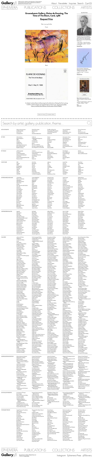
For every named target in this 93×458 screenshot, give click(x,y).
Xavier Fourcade (81, 342)
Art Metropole (19, 416)
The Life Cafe (80, 417)
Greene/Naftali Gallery (36, 350)
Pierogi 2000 (65, 305)
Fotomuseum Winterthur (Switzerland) (37, 366)
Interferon (49, 415)
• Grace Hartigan (80, 72)
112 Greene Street (20, 247)
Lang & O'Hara (50, 316)
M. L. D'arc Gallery (51, 341)
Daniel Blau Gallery (36, 265)
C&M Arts (18, 428)
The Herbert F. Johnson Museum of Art (69, 399)
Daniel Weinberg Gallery (37, 267)
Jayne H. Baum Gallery (52, 276)
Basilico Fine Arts (20, 321)
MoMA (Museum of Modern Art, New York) (52, 378)
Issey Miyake (34, 227)
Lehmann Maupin (50, 320)
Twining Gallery (81, 302)
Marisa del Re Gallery (51, 350)
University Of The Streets (83, 434)
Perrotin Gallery (66, 296)
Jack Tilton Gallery (51, 267)
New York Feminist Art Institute (53, 432)
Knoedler (49, 301)
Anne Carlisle (19, 190)
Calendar (34, 150)
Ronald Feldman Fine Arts (68, 330)
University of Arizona (67, 403)
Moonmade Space (51, 425)
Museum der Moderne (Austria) (53, 387)
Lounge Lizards (66, 181)
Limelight (49, 166)
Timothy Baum (81, 224)
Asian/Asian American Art (22, 145)
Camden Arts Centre (21, 374)
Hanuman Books (50, 411)
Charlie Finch (19, 231)
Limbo (48, 164)
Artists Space (19, 310)
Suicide (79, 190)
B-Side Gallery (19, 313)
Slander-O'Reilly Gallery (83, 250)
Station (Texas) (66, 436)
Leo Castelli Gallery (51, 323)
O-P (48, 435)
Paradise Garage (66, 166)
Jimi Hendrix (49, 181)
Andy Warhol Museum (21, 365)
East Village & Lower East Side (38, 147)
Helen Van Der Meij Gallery (52, 249)
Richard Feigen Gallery (67, 317)
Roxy (64, 168)
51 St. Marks (19, 242)
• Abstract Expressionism (82, 101)
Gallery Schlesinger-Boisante (37, 335)
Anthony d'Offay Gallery (21, 296)
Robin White (80, 212)
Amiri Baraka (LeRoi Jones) (22, 218)
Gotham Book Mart (36, 440)
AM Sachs (18, 275)
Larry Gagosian (50, 231)
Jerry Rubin (49, 214)
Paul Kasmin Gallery (67, 292)
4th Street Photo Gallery (21, 253)
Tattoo (79, 141)
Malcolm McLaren (66, 185)
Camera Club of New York (22, 375)
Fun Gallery (34, 317)
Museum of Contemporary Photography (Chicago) (68, 366)
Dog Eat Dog (34, 185)
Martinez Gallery (50, 352)
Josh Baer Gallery (50, 289)
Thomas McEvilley (81, 223)
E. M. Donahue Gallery (36, 284)
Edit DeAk (34, 211)
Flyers (33, 157)
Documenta (34, 419)
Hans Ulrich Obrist (35, 219)
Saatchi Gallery (66, 337)
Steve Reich (80, 189)
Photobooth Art (50, 152)
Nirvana (64, 163)
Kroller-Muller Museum (51, 359)
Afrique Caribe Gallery (21, 263)
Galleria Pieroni (35, 330)
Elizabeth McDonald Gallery (37, 289)
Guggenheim (34, 373)
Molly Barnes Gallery (67, 255)
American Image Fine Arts (22, 281)
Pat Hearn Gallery (66, 288)
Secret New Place (66, 428)
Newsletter (62, 3)
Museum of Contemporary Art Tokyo (69, 362)
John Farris (49, 219)
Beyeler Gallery (20, 329)
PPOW (64, 309)
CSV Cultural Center (36, 357)
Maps (48, 150)
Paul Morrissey (65, 228)
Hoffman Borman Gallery (52, 251)
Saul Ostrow (80, 216)
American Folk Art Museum (22, 360)
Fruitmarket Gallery (36, 316)
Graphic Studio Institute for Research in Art (37, 393)
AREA (18, 164)
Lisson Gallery (50, 330)
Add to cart (79, 105)
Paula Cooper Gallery (67, 295)
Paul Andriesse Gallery (67, 291)
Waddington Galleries (82, 323)
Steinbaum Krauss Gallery (83, 266)
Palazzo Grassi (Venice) (83, 356)
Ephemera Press (74, 455)
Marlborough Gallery (51, 351)
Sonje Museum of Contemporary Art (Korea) (84, 376)
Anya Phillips (19, 192)
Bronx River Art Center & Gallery (21, 337)
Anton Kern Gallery (20, 297)
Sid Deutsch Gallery (82, 242)
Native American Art (67, 139)
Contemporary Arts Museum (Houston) (22, 388)
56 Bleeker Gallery (20, 245)
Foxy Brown (34, 196)
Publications (35, 7)
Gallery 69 (34, 333)
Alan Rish (18, 214)
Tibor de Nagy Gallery (82, 292)
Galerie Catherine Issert (36, 322)
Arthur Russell (19, 193)
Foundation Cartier (35, 368)
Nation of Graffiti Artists (52, 428)
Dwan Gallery (34, 280)
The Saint (64, 174)
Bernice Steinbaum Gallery (22, 325)
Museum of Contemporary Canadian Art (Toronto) (68, 364)
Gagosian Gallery (35, 321)
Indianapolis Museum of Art (37, 383)
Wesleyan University (82, 401)
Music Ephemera (66, 138)
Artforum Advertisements (21, 154)
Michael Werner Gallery (67, 247)
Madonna (65, 184)
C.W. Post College (20, 396)
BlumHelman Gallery (21, 331)
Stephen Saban (81, 188)
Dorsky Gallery (35, 279)
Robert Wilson (81, 211)
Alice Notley (19, 215)
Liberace (49, 206)
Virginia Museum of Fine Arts (83, 385)
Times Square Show (82, 143)
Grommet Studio (35, 351)
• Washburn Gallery (81, 103)
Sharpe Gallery (81, 241)
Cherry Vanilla (35, 178)
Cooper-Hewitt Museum (36, 356)
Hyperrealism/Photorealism (52, 130)
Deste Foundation (35, 359)
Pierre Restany (65, 231)
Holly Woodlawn (35, 202)
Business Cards (19, 158)
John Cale (49, 184)
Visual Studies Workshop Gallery (83, 317)
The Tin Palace (81, 424)
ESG (33, 189)
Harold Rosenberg (35, 222)
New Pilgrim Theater (51, 431)
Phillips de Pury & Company (83, 362)
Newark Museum (66, 388)
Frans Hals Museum (36, 369)
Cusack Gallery (35, 263)
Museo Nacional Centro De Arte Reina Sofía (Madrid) (53, 383)
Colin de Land (19, 233)
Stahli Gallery (80, 260)
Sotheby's (80, 377)
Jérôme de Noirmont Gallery (53, 295)
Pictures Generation (82, 129)
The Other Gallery (81, 282)
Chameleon (19, 432)
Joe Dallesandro (50, 182)
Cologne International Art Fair (38, 416)
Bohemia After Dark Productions (23, 424)
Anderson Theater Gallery (22, 285)
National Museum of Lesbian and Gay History (68, 381)
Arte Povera (19, 132)
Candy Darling (19, 207)
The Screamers (81, 202)
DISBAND (34, 181)
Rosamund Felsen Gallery (68, 333)
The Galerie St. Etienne (82, 276)
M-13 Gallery (49, 339)
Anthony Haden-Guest (21, 220)
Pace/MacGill (65, 284)
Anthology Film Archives (21, 412)
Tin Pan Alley (80, 163)
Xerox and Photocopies (82, 153)
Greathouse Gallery (36, 349)
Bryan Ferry (19, 204)
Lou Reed (64, 180)
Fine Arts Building (35, 301)
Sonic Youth (80, 186)
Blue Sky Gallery (20, 330)
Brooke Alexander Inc (21, 339)
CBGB (18, 170)
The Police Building (81, 421)
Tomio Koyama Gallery (82, 296)
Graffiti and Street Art (51, 129)
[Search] (46, 124)
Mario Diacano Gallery (52, 349)
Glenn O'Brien (34, 218)
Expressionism (34, 130)
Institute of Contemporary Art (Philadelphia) (38, 385)
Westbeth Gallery (81, 328)
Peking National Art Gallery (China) (83, 361)
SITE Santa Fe (80, 374)
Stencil (64, 158)
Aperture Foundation (21, 366)
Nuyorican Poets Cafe (51, 433)
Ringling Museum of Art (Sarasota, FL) (82, 367)
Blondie (18, 200)
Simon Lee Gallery (81, 246)
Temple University (66, 396)
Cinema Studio (19, 439)
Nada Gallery (65, 260)
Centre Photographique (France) (21, 383)
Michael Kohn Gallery (67, 246)
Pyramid (64, 167)
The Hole (80, 414)
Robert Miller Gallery (67, 325)
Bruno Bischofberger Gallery (22, 343)
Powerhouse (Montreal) (67, 415)
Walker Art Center (81, 387)
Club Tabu (34, 162)
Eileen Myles (34, 212)
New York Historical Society (68, 387)
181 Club (18, 163)
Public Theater (65, 420)
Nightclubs (65, 142)
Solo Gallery (80, 253)
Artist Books (19, 156)
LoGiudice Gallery (51, 333)
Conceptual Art (20, 133)
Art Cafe (18, 414)
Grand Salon (34, 347)
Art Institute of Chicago (21, 392)
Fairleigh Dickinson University (22, 404)
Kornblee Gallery (50, 304)
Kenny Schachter (50, 229)
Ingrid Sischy (34, 224)
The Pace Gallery (81, 283)
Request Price (46, 19)
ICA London (34, 382)
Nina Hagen (65, 201)
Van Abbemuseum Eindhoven (84, 384)
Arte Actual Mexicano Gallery (22, 308)
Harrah (33, 164)
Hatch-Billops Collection (52, 412)
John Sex (49, 189)
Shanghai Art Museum (82, 372)
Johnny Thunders (50, 193)
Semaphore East (66, 350)
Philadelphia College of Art (52, 392)
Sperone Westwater (82, 257)
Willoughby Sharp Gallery (83, 333)
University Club (81, 433)
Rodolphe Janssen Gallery (68, 327)
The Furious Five (81, 198)
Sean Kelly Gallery (66, 347)
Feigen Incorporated (36, 300)
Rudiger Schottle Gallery (67, 334)
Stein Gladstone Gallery (83, 264)
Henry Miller (34, 223)
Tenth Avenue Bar (66, 439)
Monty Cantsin (65, 197)
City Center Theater (20, 440)
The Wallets (80, 204)
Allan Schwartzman (20, 216)
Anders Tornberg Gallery (21, 284)
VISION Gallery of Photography (81, 315)
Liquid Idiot (49, 207)
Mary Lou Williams (66, 192)
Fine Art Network (35, 428)
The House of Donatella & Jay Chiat (84, 416)
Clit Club (18, 171)
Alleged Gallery (20, 274)
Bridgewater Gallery (21, 335)
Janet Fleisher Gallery (51, 271)
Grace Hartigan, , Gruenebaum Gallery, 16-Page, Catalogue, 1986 (84, 69)
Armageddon (19, 166)
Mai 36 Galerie (50, 342)
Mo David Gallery (66, 251)
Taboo (79, 192)
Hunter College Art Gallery (37, 396)
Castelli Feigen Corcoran (37, 238)
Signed (64, 154)
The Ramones (80, 201)
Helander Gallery (50, 247)
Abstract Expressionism (21, 129)
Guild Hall (34, 376)
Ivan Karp (34, 228)
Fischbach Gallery (35, 302)
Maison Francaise (35, 399)
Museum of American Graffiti (53, 389)
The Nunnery (80, 280)
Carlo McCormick (20, 227)
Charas (33, 248)
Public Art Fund (81, 364)
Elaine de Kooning (41, 114)
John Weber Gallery (51, 285)
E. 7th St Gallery (35, 283)
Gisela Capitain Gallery (36, 345)
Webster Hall (80, 170)
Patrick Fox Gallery (66, 289)
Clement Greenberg (20, 232)
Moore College (35, 404)
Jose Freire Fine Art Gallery (52, 288)
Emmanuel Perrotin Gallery (37, 292)
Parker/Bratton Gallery (67, 287)
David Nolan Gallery (36, 269)
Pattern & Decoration (67, 132)
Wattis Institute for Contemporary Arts (82, 399)
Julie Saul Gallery (50, 292)
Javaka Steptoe (35, 231)
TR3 (79, 164)
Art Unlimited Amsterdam (22, 306)
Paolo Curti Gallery (66, 285)
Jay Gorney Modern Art (52, 275)
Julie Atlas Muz (50, 194)
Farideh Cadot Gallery (36, 296)
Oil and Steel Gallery (67, 278)
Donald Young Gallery (36, 277)
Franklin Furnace (35, 434)
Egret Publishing (35, 421)
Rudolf (79, 180)
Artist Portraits (19, 143)
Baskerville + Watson (21, 322)
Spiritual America (81, 259)
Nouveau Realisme (66, 129)
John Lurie (49, 186)
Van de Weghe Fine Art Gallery (84, 309)
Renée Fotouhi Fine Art (67, 314)
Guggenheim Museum (36, 374)
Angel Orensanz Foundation (22, 410)
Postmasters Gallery (67, 308)
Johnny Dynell (50, 192)
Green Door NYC (35, 441)
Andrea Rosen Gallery (21, 288)
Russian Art (80, 139)
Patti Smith (65, 204)
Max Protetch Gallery (67, 243)
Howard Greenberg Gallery (52, 255)
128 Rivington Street (20, 249)
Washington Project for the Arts (84, 438)
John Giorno (49, 220)
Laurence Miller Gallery (52, 317)
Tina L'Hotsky (80, 206)
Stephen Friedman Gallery (83, 268)
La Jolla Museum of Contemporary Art (51, 367)
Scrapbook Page (66, 153)
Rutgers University (50, 400)
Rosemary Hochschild (82, 178)
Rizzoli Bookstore (66, 425)
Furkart (33, 437)
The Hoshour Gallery (82, 279)
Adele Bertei (19, 180)
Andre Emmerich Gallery (21, 287)
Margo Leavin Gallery (51, 345)
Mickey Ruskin (65, 219)
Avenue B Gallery (20, 312)
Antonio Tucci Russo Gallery (22, 298)
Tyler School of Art (66, 402)
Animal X (18, 186)
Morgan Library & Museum (52, 381)
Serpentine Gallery (82, 239)
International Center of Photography (36, 388)
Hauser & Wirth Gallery (52, 243)
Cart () (88, 3)
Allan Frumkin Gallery (21, 271)
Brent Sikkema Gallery (21, 334)
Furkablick (34, 436)
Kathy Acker (49, 228)
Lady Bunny (49, 202)
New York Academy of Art (37, 405)
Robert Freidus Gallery (67, 322)
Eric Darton (34, 214)
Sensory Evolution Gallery (68, 352)
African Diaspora (20, 138)
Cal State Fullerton (20, 397)
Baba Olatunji (19, 196)
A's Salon (18, 257)
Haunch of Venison (51, 241)
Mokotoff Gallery (66, 254)
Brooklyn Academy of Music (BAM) (22, 341)
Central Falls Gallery (36, 246)
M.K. (48, 168)
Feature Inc (34, 298)
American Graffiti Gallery (22, 280)
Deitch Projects (35, 273)
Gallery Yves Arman (36, 338)
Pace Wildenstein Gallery (68, 283)
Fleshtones (34, 194)
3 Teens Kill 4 (19, 177)
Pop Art (79, 130)
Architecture (19, 142)
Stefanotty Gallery (81, 263)
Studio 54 (64, 171)
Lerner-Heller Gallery (51, 325)
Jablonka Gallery (50, 263)
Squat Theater (65, 170)
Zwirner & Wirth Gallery (83, 353)
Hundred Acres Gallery (51, 257)
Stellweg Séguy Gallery (82, 267)
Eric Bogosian (34, 188)
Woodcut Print (81, 152)
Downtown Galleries (36, 144)
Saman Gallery (66, 342)
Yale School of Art (81, 406)
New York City (65, 141)
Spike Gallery (80, 258)
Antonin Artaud (20, 222)
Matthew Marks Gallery (67, 239)
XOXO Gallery (81, 343)
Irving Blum (34, 225)
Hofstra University (35, 395)
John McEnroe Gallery (51, 283)
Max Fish (64, 242)
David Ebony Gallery (36, 268)
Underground (80, 167)
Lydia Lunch (65, 182)
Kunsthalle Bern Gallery (52, 308)
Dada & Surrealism (35, 129)
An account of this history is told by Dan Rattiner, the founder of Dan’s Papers (48, 105)
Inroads (48, 414)
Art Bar (18, 301)
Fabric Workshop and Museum (38, 363)
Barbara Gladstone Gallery (22, 317)
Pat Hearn (65, 224)
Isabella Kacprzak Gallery (52, 259)
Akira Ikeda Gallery (20, 264)
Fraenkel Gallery (35, 308)
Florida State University (21, 406)
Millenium (49, 424)
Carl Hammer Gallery (21, 351)
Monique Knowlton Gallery (68, 258)
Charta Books (19, 435)
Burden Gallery (20, 344)
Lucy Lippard (50, 232)
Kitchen (48, 419)
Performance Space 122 (67, 410)
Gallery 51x (34, 331)
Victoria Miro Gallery (82, 313)
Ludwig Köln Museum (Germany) (51, 370)
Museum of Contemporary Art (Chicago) (69, 357)
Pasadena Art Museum (82, 359)
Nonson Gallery (66, 276)
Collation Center (35, 412)
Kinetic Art (34, 158)
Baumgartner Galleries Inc (22, 323)
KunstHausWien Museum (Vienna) (52, 361)
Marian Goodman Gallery (52, 346)
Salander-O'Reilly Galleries (68, 339)
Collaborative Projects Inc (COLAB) (37, 139)
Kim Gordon (49, 197)
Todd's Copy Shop (81, 428)
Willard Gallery (81, 332)
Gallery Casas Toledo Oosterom (38, 334)
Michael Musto (65, 218)
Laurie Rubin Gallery (51, 318)
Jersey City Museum (51, 356)
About (54, 3)
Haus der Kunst (50, 242)
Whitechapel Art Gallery (83, 331)
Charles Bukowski (20, 229)
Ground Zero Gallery (36, 352)
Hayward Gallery (50, 245)
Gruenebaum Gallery (51, 114)
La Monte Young (50, 201)
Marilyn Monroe (66, 189)
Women (79, 145)
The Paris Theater (81, 419)
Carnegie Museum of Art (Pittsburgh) (21, 377)
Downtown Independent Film (37, 146)
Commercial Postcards (36, 154)
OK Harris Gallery (66, 279)
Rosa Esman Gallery (67, 331)
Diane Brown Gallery (36, 275)
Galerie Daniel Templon (36, 325)
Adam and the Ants (20, 178)
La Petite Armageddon (36, 174)
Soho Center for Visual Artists (68, 431)
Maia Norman (50, 233)
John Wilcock (50, 224)
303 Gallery (19, 250)
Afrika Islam (19, 182)
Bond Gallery (19, 333)
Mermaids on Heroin (67, 194)
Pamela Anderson (66, 202)
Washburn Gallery (81, 325)
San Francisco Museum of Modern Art (83, 369)
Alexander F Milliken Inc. (21, 270)
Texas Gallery (81, 274)
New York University (36, 406)
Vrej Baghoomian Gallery (83, 320)
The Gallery (80, 278)
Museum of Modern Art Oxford (69, 370)
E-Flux (33, 281)
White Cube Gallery (82, 329)
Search (80, 3)
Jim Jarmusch (50, 216)
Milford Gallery (66, 249)
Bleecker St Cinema (20, 421)
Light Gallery (49, 329)
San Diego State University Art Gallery (53, 402)
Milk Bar (49, 172)
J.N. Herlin (49, 262)
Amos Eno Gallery (20, 283)
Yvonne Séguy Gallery (82, 349)
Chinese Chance (20, 437)
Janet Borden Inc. (50, 270)
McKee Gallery (66, 245)
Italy (48, 143)
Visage (79, 168)
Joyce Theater (50, 416)
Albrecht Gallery (20, 267)
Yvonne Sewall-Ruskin (82, 228)
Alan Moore (19, 212)
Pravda (64, 416)
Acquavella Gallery (20, 262)
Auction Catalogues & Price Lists (23, 157)
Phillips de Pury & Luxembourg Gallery (69, 302)
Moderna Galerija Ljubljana (68, 253)
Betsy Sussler (19, 197)
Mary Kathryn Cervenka (67, 190)
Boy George (19, 201)
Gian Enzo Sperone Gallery (37, 343)
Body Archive (19, 423)
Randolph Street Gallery (67, 312)
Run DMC (80, 181)
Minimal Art (49, 133)
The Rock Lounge (81, 423)
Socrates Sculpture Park (67, 429)
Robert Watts (65, 233)
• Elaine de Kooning (87, 43)
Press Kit (49, 158)
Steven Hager (81, 219)
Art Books (18, 152)
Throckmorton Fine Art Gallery (84, 291)
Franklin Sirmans (35, 216)
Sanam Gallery (66, 343)
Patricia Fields (65, 225)
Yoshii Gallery (81, 346)
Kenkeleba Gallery (51, 297)
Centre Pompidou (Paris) (21, 385)
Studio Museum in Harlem (83, 380)
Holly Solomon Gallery (51, 253)
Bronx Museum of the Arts (22, 371)
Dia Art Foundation (35, 360)
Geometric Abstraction (36, 133)
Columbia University (21, 402)
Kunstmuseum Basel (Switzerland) (51, 363)
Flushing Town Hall (35, 432)
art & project (19, 300)
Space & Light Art (66, 157)
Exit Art (33, 425)
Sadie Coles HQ (66, 338)
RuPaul (79, 182)
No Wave (65, 143)
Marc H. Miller (65, 211)
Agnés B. (18, 211)
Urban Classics (81, 307)
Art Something (19, 305)
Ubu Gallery (80, 305)
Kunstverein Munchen (51, 365)
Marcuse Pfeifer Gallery (52, 343)
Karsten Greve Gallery (51, 296)
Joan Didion (49, 218)
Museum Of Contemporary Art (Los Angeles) (69, 359)
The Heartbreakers (82, 200)
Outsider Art (65, 130)
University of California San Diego (68, 405)
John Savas (49, 188)
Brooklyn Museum (20, 373)
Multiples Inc (65, 259)
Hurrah (33, 167)
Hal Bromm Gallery (51, 238)
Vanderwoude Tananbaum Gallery (83, 311)
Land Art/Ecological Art (52, 132)
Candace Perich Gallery (21, 348)
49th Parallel (19, 251)
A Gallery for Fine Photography (23, 255)
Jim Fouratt (49, 215)
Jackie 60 (34, 168)
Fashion (48, 137)
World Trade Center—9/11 (83, 146)
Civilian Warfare (35, 256)
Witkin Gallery (81, 334)
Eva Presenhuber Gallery (37, 295)
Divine (33, 182)
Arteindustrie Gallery (21, 309)
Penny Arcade (65, 205)
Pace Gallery (65, 282)
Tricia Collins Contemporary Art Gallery (84, 299)
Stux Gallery (80, 271)
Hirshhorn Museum (35, 379)
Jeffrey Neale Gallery (51, 278)
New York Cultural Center (68, 386)
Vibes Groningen (81, 437)
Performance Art (66, 133)
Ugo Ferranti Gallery (82, 306)
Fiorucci (33, 429)
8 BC (17, 162)
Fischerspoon (34, 193)
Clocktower (34, 258)
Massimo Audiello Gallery (68, 238)
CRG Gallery (34, 260)
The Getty (80, 381)
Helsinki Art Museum (36, 378)
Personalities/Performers (67, 146)
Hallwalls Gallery (50, 239)
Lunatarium (49, 421)
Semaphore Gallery (67, 351)
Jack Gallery (49, 264)
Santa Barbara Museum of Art (84, 371)
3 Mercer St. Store (20, 237)
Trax (79, 432)
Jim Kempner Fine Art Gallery (53, 279)
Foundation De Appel (36, 433)
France (48, 138)
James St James (50, 177)
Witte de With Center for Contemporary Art (83, 336)
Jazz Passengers (50, 178)
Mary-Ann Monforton (67, 214)
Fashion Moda (35, 297)
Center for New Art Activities (22, 431)
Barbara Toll (19, 318)
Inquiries (72, 3)
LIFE (48, 163)
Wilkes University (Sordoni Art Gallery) (84, 403)
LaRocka (49, 162)
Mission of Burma (66, 196)
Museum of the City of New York (69, 373)
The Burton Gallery (82, 275)
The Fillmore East (81, 411)
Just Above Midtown (51, 293)
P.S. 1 (64, 280)
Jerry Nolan (49, 180)
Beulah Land (19, 167)
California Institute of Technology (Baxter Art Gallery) (22, 400)
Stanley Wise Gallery (82, 262)
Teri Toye (80, 197)
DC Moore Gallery (35, 272)
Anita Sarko (19, 188)
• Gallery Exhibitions (84, 102)
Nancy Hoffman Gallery (67, 262)
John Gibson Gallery (51, 280)
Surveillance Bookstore (67, 437)
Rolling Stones (81, 177)
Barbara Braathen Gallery (22, 316)
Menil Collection (50, 372)
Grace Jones (34, 198)
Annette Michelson (20, 219)
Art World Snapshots (21, 153)
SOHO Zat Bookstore (67, 432)
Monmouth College (36, 402)
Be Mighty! (19, 420)
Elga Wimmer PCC (35, 288)
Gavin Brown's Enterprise (37, 341)
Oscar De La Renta (66, 223)
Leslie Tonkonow (50, 326)
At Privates (19, 418)
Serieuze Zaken (81, 238)
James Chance (35, 207)
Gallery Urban (35, 337)
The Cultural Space (82, 410)
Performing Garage (67, 411)
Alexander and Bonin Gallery (22, 268)
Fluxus (33, 132)
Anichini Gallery (20, 292)
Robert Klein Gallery (67, 323)
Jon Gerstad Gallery (51, 287)
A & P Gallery (19, 254)
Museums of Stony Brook (67, 374)
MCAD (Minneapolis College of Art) (38, 401)
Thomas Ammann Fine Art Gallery (83, 286)
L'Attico (48, 311)
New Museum (65, 384)
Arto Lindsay (19, 194)
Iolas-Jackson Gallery (51, 258)
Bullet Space (19, 425)
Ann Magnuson (20, 189)
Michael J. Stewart (66, 216)
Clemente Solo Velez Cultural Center (37, 410)
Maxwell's (49, 171)
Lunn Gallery (49, 338)
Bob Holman (19, 224)
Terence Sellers (81, 196)
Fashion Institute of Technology (23, 405)
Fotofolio (34, 306)
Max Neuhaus (65, 193)
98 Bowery (87, 455)
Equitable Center (35, 423)
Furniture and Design (51, 139)
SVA (48, 404)
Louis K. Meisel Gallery (51, 334)
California (34, 137)
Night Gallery (65, 271)
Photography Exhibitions (52, 153)
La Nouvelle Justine (36, 172)
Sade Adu (80, 184)
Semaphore (65, 349)
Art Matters (19, 415)
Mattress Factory (66, 241)
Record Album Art (66, 152)
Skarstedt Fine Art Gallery (83, 249)
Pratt (48, 396)
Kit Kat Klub (34, 171)
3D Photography (20, 150)
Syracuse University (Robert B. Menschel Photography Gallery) (69, 393)
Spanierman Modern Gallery (84, 255)
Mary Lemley (65, 212)
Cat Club (18, 168)
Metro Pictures (50, 423)
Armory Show (19, 368)
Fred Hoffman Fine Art (36, 312)
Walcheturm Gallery (82, 324)
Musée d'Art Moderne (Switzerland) (67, 379)
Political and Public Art (82, 137)
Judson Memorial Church (52, 418)
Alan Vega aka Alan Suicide (22, 185)
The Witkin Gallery (82, 284)
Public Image (65, 419)
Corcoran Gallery (35, 259)
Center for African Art (21, 379)
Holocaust (49, 142)
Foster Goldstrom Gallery (37, 305)
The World (80, 162)
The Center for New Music (68, 440)
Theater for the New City (83, 425)
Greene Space (50, 410)
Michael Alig (65, 215)
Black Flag (19, 198)
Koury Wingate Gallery (52, 305)
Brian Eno (18, 202)
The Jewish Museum (82, 383)
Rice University (50, 397)
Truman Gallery (81, 301)
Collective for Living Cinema (37, 413)
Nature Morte (65, 264)
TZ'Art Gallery (81, 303)
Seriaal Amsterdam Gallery (83, 237)
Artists (86, 7)
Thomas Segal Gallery (82, 289)
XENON (79, 171)
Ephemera (9, 7)
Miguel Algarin (66, 220)
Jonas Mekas (49, 225)
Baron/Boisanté (20, 320)
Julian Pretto (49, 291)
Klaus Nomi (49, 198)
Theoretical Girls (81, 205)
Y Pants (79, 207)
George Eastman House (36, 370)
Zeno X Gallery (81, 351)
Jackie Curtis (34, 206)
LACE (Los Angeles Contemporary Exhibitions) (53, 314)
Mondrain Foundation (51, 380)
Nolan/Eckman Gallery (67, 274)
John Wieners (50, 223)
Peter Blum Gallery (66, 299)
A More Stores (19, 137)
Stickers (79, 150)
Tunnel (79, 166)
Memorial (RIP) (50, 147)
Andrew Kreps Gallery (21, 289)
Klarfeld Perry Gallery (51, 300)
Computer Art (34, 140)
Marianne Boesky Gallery (52, 347)
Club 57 (18, 172)
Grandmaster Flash (36, 200)
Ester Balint (34, 190)
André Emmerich (20, 291)
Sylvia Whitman (81, 222)
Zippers (79, 174)
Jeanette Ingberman (36, 233)
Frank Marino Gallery (36, 310)
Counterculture (35, 142)
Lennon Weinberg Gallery (52, 322)
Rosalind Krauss (81, 215)
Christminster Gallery (36, 251)
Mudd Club (65, 162)
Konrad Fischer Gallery (51, 303)
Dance (33, 143)
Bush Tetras (19, 206)
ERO (33, 424)
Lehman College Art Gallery (37, 397)
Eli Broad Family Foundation (37, 361)
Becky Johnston (20, 223)
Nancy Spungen (66, 198)
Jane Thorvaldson (35, 229)
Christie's (18, 386)
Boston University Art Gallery (22, 395)
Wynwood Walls (81, 341)
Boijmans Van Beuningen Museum (21, 370)
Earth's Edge (34, 420)
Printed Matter (65, 418)
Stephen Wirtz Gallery (82, 270)
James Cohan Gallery (51, 268)
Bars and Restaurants (21, 146)
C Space (18, 427)
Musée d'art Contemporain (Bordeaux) (68, 376)
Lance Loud (49, 204)
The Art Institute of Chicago (68, 397)
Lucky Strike (49, 167)
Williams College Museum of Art (84, 404)
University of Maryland (82, 395)
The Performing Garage (83, 420)
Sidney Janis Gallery (82, 243)
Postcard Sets (50, 156)
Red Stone (65, 424)
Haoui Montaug (35, 220)
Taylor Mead (80, 194)
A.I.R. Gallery (19, 258)
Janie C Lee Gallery (51, 272)
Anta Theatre (19, 411)
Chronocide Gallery (36, 252)
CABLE (18, 347)
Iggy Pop (34, 204)
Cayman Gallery (35, 243)
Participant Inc (50, 439)
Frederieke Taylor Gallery (37, 313)
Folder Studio (26, 456)
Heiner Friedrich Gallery (52, 246)
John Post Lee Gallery (51, 284)
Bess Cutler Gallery (20, 326)
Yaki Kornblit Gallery (82, 345)
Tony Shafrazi (81, 225)
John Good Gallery (51, 282)
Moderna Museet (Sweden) (52, 376)
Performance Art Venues (52, 440)
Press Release (65, 150)
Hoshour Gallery (50, 254)
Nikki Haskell (65, 222)
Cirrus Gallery (34, 254)
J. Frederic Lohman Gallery (52, 260)
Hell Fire (33, 166)
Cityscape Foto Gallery (36, 255)
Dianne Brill (34, 180)
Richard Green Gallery (67, 318)
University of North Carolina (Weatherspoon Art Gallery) (84, 397)
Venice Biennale (81, 436)
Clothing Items (35, 153)
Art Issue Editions (20, 304)
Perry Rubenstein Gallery (68, 297)
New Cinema (49, 429)
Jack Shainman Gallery (52, 266)
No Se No (65, 272)
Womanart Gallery (82, 339)
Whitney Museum (81, 388)
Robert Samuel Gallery (67, 326)
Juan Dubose (49, 227)
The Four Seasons (81, 412)
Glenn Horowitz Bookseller (37, 438)
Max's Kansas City (50, 170)
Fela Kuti (33, 192)
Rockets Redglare (66, 207)
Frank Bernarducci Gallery (37, 309)
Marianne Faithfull (66, 188)
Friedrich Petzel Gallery (36, 314)
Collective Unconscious (36, 415)
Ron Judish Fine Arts (67, 329)
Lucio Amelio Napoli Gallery (53, 335)
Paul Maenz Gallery (67, 293)
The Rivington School (82, 142)
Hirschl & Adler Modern (52, 250)
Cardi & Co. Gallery (20, 349)
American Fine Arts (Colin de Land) (22, 278)
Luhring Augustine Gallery (52, 337)
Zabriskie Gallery (81, 350)
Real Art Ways (65, 423)
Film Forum (34, 426)
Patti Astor (65, 227)
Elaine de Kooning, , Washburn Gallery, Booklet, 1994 (84, 99)
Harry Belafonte (35, 201)
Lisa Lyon (64, 178)
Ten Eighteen (65, 172)
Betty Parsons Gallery (21, 327)
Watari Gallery (81, 327)
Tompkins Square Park (82, 429)
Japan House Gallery (51, 274)
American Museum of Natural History (22, 362)
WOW (79, 440)
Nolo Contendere (66, 275)
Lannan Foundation (51, 368)
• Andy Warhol (80, 42)
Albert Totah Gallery (21, 266)
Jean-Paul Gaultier (35, 232)
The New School (66, 401)
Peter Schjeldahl (66, 229)
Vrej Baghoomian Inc (82, 321)
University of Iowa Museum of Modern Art (84, 393)
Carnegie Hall (19, 429)
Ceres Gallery (34, 247)
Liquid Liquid (65, 177)
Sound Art (65, 156)
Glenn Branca (34, 197)
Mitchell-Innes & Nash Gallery (68, 250)
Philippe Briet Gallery (67, 300)
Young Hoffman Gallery (83, 347)
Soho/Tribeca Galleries (82, 251)
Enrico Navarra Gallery (36, 293)
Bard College (19, 394)
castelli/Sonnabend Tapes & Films (37, 241)
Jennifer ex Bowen (50, 212)
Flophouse (34, 430)
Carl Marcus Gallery (21, 352)
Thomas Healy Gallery (82, 288)
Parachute (49, 437)
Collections (63, 7)
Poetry (64, 147)
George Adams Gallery (36, 342)
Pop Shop (65, 414)
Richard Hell (65, 206)
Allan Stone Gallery (20, 272)
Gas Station (49, 141)
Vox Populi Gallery (82, 319)
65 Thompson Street (20, 246)
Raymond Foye (66, 232)
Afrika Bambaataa (20, 181)
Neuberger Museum (67, 383)
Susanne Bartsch (81, 220)
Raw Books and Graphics (68, 421)
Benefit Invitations (20, 147)
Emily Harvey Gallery (36, 291)
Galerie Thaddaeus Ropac (37, 327)
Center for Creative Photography (20, 381)
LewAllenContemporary (52, 327)
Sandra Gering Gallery (67, 345)
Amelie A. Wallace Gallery (22, 276)
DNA (33, 184)
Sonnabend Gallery (82, 254)
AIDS (18, 139)
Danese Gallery (35, 264)
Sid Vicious (80, 185)
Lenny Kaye (49, 205)
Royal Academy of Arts (51, 399)
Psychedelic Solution (67, 310)
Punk (79, 138)
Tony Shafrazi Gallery (82, 297)
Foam (33, 304)
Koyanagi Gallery (50, 307)
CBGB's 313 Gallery (35, 244)
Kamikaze (34, 170)
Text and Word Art (81, 132)
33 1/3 (18, 241)
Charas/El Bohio (20, 433)
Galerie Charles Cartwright (37, 323)
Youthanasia (80, 172)
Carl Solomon (19, 225)
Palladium (65, 164)
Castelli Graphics (35, 239)
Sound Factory (65, 433)
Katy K (48, 196)
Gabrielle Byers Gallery (36, 320)
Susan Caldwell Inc (81, 272)
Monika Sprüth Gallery (67, 257)
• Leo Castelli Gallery (81, 43)
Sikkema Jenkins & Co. (82, 245)
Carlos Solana (19, 228)
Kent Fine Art (49, 299)
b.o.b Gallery (19, 314)
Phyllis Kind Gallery (66, 304)
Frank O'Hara (35, 215)
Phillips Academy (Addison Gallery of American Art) (52, 394)
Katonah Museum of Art (52, 357)
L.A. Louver (49, 312)
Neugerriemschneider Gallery (68, 268)
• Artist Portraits (86, 42)
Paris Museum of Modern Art (83, 357)
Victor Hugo (80, 227)
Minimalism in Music (67, 137)
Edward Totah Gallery (36, 287)
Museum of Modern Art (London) (67, 369)
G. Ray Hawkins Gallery (37, 318)
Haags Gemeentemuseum (37, 377)
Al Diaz (18, 184)
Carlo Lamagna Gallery (36, 237)
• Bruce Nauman (80, 43)
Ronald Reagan (81, 214)
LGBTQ (48, 145)
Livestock (49, 331)
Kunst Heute (49, 420)
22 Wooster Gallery (20, 239)
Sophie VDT (80, 218)
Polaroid (49, 154)
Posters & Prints (50, 157)
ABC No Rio (19, 259)
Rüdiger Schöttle (66, 335)
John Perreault (50, 222)
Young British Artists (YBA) (83, 133)
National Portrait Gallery (68, 263)
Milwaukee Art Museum (52, 375)
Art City (18, 302)
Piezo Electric (65, 306)
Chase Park (19, 436)
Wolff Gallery (80, 338)
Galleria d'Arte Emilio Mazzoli (38, 329)
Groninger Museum (36, 372)
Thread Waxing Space (82, 426)
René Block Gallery (66, 313)
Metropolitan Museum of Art (53, 374)
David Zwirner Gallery (36, 271)
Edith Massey (34, 186)
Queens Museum (81, 365)
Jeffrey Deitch (50, 211)
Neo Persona (65, 267)
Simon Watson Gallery (82, 247)
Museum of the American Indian (69, 372)
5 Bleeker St (19, 238)
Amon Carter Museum (21, 364)
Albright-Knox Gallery (21, 357)
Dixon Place (34, 417)
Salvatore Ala (65, 341)
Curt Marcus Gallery (36, 262)
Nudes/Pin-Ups (66, 145)
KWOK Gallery (50, 309)
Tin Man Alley (80, 295)
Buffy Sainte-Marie (20, 205)
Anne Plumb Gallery (20, 293)
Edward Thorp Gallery (36, 285)
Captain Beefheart (35, 177)
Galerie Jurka (34, 326)
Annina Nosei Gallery (21, 295)
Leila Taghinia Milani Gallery (53, 321)
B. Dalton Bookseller (20, 419)
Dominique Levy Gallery (37, 276)
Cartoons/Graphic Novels (37, 152)
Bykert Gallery (19, 345)
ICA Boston (34, 381)
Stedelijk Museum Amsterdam (84, 379)
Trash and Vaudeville (82, 430)
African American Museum (22, 356)
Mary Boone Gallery (67, 237)
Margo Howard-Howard (68, 186)
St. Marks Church (66, 435)
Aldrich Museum (20, 359)
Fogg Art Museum (35, 364)
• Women (86, 103)
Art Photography (20, 130)
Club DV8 (18, 174)
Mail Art (49, 146)
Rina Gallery (65, 321)
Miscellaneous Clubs (51, 174)
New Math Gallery (66, 270)
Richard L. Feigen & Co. (67, 320)
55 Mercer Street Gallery (21, 243)
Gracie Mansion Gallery (36, 346)
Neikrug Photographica (67, 266)
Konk (48, 200)
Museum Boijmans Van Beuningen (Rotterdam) (52, 386)
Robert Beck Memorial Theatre (69, 427)
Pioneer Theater (66, 412)
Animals (18, 141)
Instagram (61, 455)
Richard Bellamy (66, 316)
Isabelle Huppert (35, 205)
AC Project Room (20, 260)
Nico (64, 200)
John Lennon (49, 185)
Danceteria (34, 163)
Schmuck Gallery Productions (68, 346)
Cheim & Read (35, 250)
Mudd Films (49, 427)
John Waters (49, 190)
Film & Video (34, 156)
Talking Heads (81, 193)
